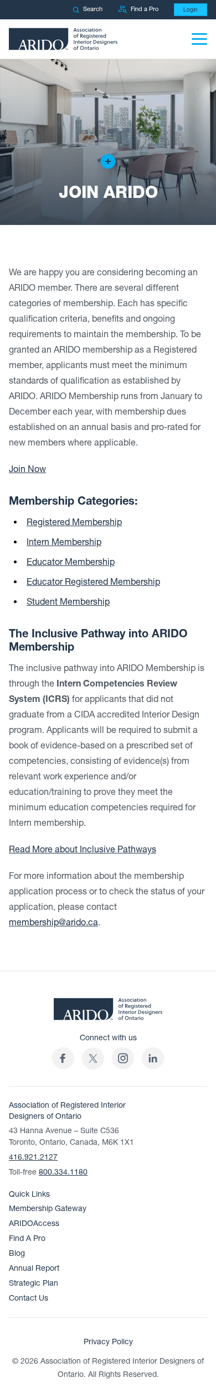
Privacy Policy (108, 1341)
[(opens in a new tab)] (93, 1058)
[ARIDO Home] (108, 1012)
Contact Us (28, 1298)
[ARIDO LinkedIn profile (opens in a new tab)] (153, 1058)
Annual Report (34, 1268)
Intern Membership (64, 542)
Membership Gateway (47, 1208)
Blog (17, 1253)
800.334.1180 (63, 1172)
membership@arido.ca (53, 922)
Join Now (27, 469)
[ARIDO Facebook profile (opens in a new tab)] (63, 1058)
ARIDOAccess (34, 1223)
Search (92, 9)
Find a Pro (144, 9)
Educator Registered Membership (93, 582)
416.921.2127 (33, 1157)
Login (190, 9)
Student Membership (68, 601)
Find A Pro (27, 1238)
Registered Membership (74, 522)
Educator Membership (71, 562)
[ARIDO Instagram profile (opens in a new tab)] (123, 1058)
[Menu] (199, 39)
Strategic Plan (33, 1283)
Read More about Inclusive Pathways (82, 849)
